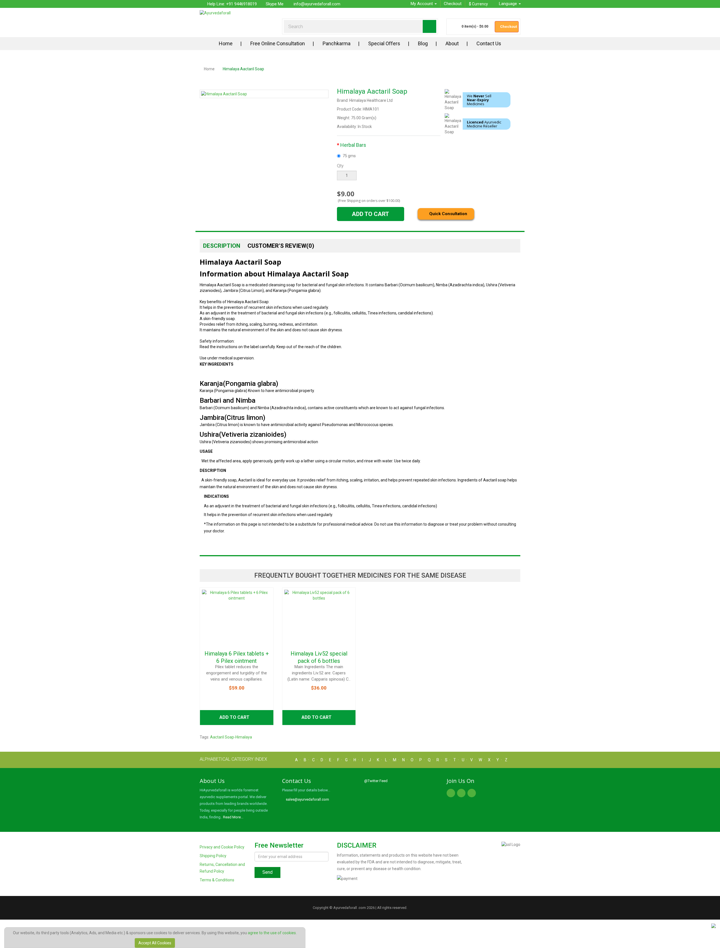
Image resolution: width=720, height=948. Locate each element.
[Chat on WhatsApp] (713, 925)
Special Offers (384, 43)
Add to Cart (370, 214)
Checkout (453, 3)
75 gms (349, 156)
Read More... (233, 817)
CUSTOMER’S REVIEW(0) (281, 245)
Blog (423, 43)
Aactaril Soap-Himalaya (231, 737)
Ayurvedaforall (345, 908)
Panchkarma (336, 43)
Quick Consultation (447, 213)
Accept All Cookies (154, 943)
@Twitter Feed (376, 781)
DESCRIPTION (221, 245)
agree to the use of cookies (272, 933)
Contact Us (488, 43)
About (452, 43)
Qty (340, 165)
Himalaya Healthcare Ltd (371, 100)
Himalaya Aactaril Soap (243, 69)
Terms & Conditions (217, 880)
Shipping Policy (213, 856)
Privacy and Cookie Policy (222, 847)
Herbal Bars (353, 145)
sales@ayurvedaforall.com (307, 799)
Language (508, 3)
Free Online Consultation (277, 43)
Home (226, 43)
